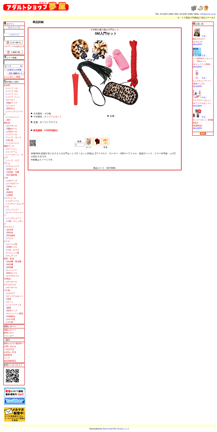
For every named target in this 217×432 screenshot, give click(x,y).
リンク (7, 358)
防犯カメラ (11, 273)
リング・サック (13, 137)
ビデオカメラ (12, 276)
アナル (7, 163)
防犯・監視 (9, 258)
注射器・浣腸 (12, 172)
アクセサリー (12, 183)
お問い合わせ (10, 346)
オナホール (11, 126)
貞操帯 (9, 195)
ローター (10, 100)
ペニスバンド (12, 117)
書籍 (8, 308)
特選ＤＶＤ (11, 247)
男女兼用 (10, 235)
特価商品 (10, 316)
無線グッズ (11, 103)
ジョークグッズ (13, 305)
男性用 (7, 123)
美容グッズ (11, 310)
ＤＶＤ (7, 241)
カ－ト (180, 17)
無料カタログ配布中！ (14, 343)
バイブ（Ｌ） (12, 94)
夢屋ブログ (9, 333)
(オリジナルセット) (201, 103)
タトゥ (9, 302)
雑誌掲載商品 (10, 361)
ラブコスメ (9, 227)
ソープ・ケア (12, 160)
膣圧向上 (10, 108)
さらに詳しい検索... (13, 77)
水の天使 (10, 319)
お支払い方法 (10, 352)
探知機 (9, 267)
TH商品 (7, 279)
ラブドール (11, 134)
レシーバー (11, 270)
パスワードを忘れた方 (14, 46)
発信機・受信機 (13, 261)
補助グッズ (9, 146)
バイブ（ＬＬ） (13, 97)
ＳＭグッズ (11, 180)
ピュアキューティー (202, 81)
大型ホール (11, 131)
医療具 (9, 192)
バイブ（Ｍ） (12, 91)
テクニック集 (12, 253)
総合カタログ (199, 39)
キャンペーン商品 (14, 313)
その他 (7, 290)
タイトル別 (11, 244)
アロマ (9, 238)
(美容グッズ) (198, 84)
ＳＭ (6, 178)
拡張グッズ (11, 169)
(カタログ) (197, 42)
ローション (11, 149)
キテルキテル (10, 284)
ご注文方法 (9, 349)
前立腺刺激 (11, 175)
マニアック (11, 256)
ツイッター (9, 336)
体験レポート (10, 330)
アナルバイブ (12, 166)
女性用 (7, 85)
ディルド (10, 105)
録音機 (9, 264)
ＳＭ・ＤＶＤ (12, 250)
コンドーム (11, 152)
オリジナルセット (14, 296)
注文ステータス (208, 17)
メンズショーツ (13, 218)
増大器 (9, 140)
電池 (8, 299)
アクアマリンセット (202, 100)
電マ (8, 120)
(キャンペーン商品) (201, 64)
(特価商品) (197, 125)
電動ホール (11, 129)
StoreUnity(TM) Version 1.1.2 (115, 429)
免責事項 (8, 355)
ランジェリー (12, 209)
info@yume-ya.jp (208, 14)
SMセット (11, 186)
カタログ (10, 293)
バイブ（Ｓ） (12, 88)
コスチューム (10, 198)
